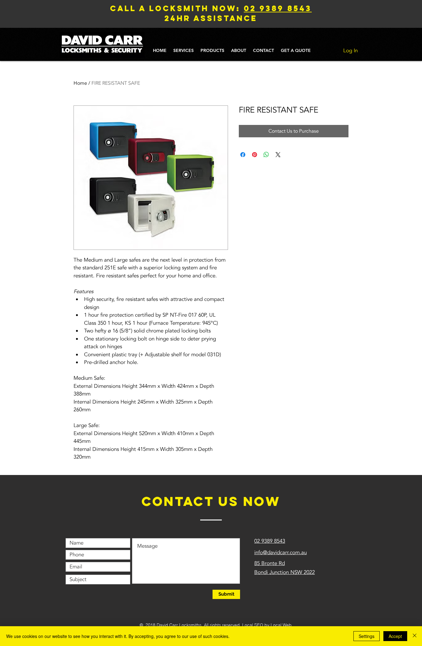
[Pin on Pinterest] (254, 154)
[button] (183, 50)
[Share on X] (278, 154)
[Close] (414, 636)
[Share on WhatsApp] (266, 154)
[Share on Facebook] (243, 154)
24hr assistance (210, 18)
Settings (366, 636)
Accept (395, 636)
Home (80, 83)
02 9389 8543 (278, 8)
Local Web (281, 625)
